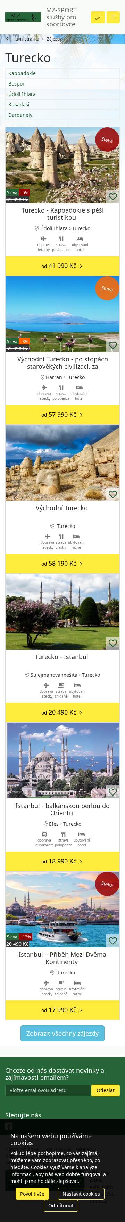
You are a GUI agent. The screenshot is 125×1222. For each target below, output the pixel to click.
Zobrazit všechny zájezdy (62, 1033)
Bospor (16, 83)
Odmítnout (61, 1205)
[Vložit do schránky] (112, 196)
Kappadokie (22, 73)
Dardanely (20, 114)
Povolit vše (32, 1193)
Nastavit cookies (81, 1193)
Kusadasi (19, 104)
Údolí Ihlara (22, 94)
